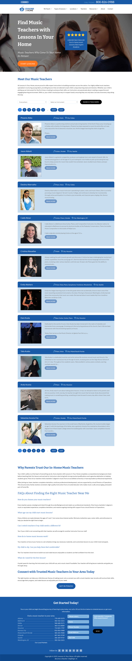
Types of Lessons (60, 9)
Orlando (20, 635)
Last (61, 110)
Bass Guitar (59, 318)
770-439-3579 (59, 618)
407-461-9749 (59, 635)
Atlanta (20, 618)
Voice (62, 185)
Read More (50, 137)
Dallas (72, 118)
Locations (73, 9)
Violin (61, 118)
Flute (57, 285)
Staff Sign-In (72, 659)
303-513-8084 (59, 625)
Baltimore (21, 621)
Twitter (63, 650)
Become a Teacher (61, 659)
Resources (93, 9)
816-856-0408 (59, 630)
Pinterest (73, 650)
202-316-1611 (59, 621)
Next (54, 110)
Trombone (79, 285)
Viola (57, 118)
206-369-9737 (59, 638)
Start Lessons (27, 64)
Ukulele (63, 151)
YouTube (70, 650)
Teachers (84, 9)
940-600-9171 (59, 623)
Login (25, 2)
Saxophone (72, 285)
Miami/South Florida (77, 351)
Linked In (66, 650)
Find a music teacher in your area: (41, 616)
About (103, 9)
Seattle (74, 151)
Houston (69, 251)
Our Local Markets (41, 642)
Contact (110, 9)
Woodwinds (88, 285)
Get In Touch (66, 586)
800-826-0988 (105, 2)
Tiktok (77, 650)
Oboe (61, 285)
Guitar (57, 151)
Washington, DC (82, 218)
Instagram (81, 650)
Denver (20, 626)
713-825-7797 (59, 628)
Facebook (59, 650)
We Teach (47, 9)
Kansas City (22, 630)
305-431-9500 (59, 633)
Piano (57, 185)
